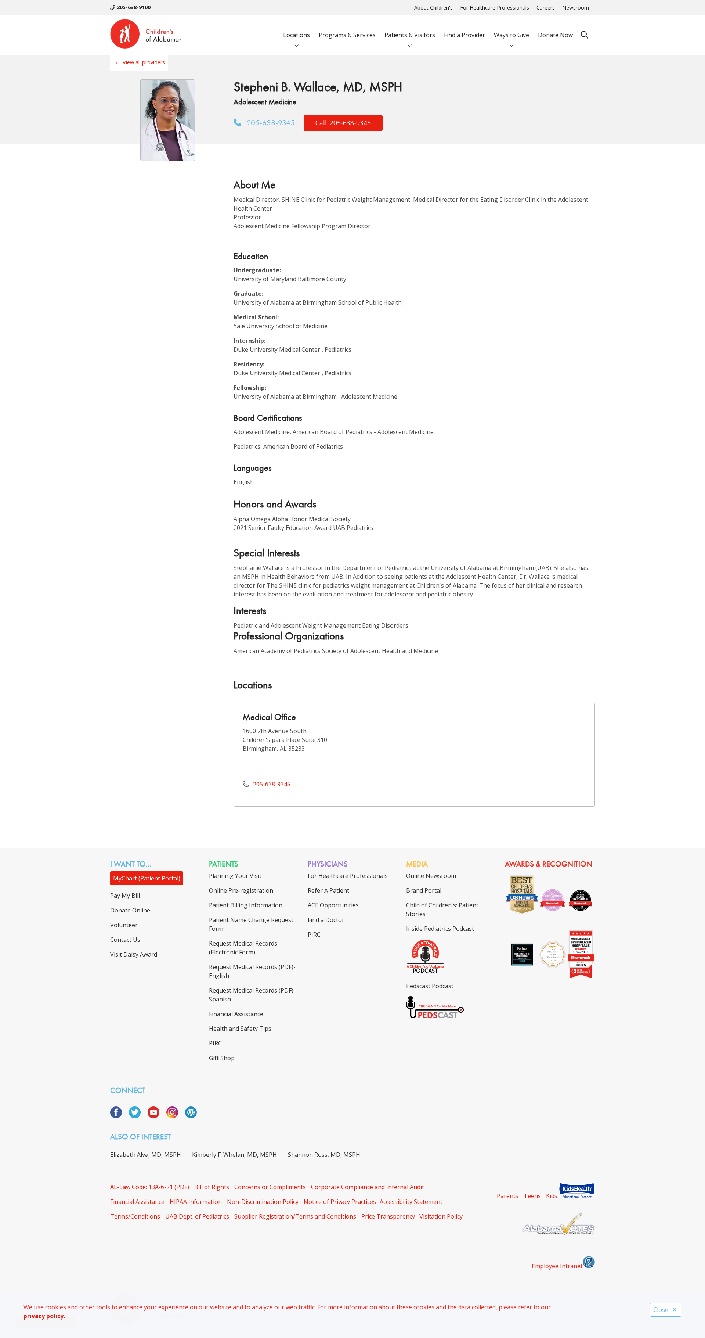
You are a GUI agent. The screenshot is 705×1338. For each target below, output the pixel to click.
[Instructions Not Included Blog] (191, 1116)
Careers (545, 7)
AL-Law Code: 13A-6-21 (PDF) (149, 1187)
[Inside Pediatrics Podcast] (425, 971)
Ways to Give (511, 35)
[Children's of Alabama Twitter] (137, 1116)
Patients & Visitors (409, 35)
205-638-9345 (270, 123)
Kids (551, 1196)
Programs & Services (347, 35)
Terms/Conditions (135, 1216)
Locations (296, 35)
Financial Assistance (137, 1202)
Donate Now (555, 35)
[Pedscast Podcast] (435, 1016)
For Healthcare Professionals (494, 7)
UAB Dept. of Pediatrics (197, 1216)
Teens (532, 1196)
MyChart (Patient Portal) (146, 878)
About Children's (433, 7)
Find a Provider (464, 35)
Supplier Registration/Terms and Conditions (295, 1216)
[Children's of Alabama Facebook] (118, 1116)
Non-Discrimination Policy (263, 1202)
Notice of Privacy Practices (340, 1202)
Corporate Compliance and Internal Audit (367, 1187)
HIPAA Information (196, 1202)
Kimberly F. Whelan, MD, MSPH (234, 1155)
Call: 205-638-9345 (343, 123)
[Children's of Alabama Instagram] (175, 1116)
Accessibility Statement (411, 1202)
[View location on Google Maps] (529, 737)
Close (660, 1310)
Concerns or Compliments (270, 1187)
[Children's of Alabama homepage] (145, 35)
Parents (507, 1196)
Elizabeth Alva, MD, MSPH (145, 1155)
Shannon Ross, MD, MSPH (324, 1155)
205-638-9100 (133, 7)
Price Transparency (388, 1216)
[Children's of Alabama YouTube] (156, 1116)
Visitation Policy (441, 1216)
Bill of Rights (211, 1187)
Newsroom (575, 7)
